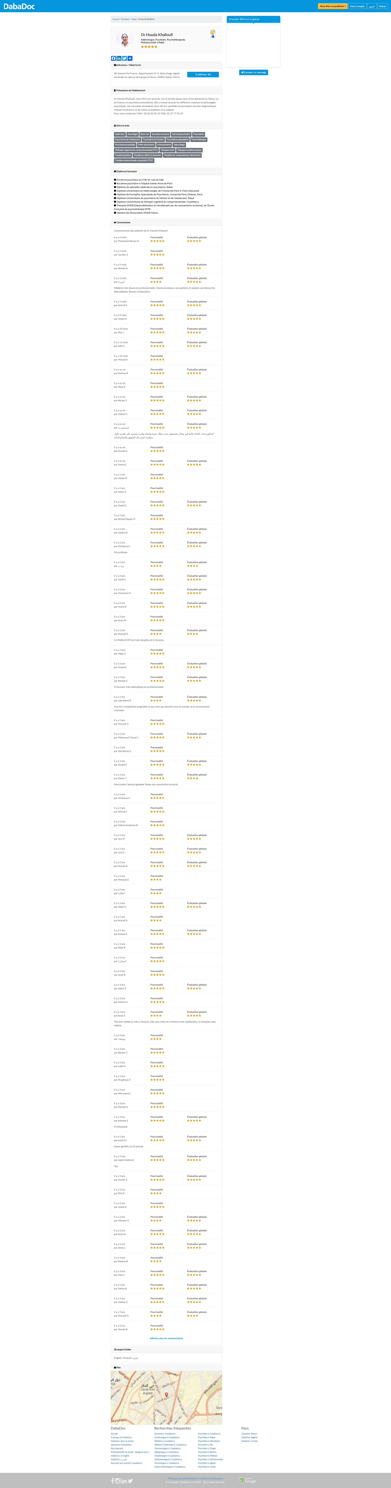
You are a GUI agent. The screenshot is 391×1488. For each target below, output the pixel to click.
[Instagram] (118, 1482)
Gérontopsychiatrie (181, 134)
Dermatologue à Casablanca (167, 1449)
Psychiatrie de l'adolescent (127, 139)
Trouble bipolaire (123, 155)
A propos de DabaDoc (121, 1438)
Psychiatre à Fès (205, 1445)
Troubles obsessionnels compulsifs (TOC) (134, 160)
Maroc (382, 6)
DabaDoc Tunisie (249, 1441)
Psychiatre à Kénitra (207, 1452)
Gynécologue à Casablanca (166, 1438)
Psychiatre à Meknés (207, 1456)
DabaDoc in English (120, 1456)
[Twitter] (130, 1482)
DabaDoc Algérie (249, 1438)
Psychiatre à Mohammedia (210, 1460)
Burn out (145, 134)
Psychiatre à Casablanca (209, 1434)
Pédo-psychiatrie (146, 145)
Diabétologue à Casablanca (167, 1456)
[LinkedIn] (124, 1482)
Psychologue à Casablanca (166, 1463)
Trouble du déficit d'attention (147, 155)
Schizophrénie (164, 145)
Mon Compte (357, 6)
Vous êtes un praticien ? (333, 6)
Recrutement (117, 1449)
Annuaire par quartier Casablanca (126, 1463)
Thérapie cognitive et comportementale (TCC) (136, 150)
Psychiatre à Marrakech (209, 1441)
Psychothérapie (199, 139)
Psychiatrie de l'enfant (153, 139)
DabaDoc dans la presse (122, 1441)
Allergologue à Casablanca (166, 1452)
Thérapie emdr (167, 150)
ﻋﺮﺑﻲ (372, 6)
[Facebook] (112, 1482)
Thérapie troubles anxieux (189, 150)
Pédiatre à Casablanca (164, 1441)
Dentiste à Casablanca (164, 1434)
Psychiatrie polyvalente (177, 139)
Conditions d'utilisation (210, 1478)
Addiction (120, 134)
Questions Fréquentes (121, 1445)
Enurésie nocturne (160, 134)
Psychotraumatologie (125, 145)
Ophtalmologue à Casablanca (168, 1460)
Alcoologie (133, 134)
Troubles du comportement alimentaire (182, 155)
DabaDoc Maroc (249, 1434)
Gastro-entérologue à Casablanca (169, 1467)
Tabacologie (179, 145)
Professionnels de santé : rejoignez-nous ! (130, 1452)
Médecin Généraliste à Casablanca (170, 1445)
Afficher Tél (204, 74)
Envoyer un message (254, 72)
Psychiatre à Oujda (207, 1467)
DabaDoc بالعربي (119, 1460)
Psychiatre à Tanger (207, 1449)
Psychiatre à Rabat (206, 1438)
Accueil (114, 1434)
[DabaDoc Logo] (19, 6)
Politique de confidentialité (182, 1478)
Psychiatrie (198, 134)
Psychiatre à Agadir (207, 1463)
